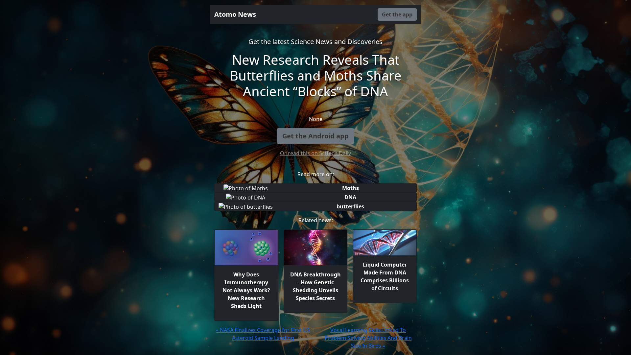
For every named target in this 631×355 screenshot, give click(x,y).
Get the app (397, 14)
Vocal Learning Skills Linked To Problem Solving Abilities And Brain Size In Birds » (368, 337)
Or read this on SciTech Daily (315, 153)
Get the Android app (315, 135)
